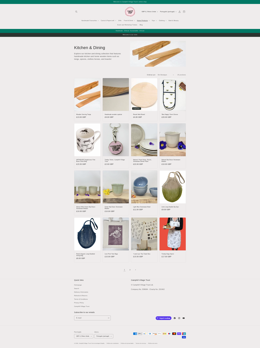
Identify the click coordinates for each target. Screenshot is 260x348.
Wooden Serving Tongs (83, 114)
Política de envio (152, 343)
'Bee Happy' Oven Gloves (170, 114)
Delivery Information (81, 292)
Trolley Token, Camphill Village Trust (115, 160)
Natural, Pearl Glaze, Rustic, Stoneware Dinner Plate (142, 160)
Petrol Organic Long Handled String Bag (85, 254)
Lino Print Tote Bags (111, 254)
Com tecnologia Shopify (98, 343)
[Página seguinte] (135, 270)
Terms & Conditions (81, 299)
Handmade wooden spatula (113, 114)
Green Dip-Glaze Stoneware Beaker (114, 207)
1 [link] (124, 270)
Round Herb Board (139, 114)
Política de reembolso (113, 343)
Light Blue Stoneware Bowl (141, 207)
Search (76, 288)
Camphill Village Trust (81, 306)
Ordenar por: (151, 75)
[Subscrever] (108, 318)
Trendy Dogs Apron (168, 254)
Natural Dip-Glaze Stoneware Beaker (171, 160)
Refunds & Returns (80, 295)
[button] (76, 11)
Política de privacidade (127, 343)
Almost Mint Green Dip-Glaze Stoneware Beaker (85, 207)
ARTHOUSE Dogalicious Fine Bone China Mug (85, 160)
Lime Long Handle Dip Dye (170, 207)
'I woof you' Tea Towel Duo (141, 254)
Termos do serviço (141, 343)
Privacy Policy (79, 303)
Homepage (78, 285)
